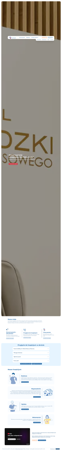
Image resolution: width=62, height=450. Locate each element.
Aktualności (39, 39)
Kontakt (51, 39)
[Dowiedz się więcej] (13, 162)
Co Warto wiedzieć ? (34, 37)
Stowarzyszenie (22, 37)
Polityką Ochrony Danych (19, 448)
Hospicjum (28, 37)
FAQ (48, 39)
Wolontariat (44, 39)
